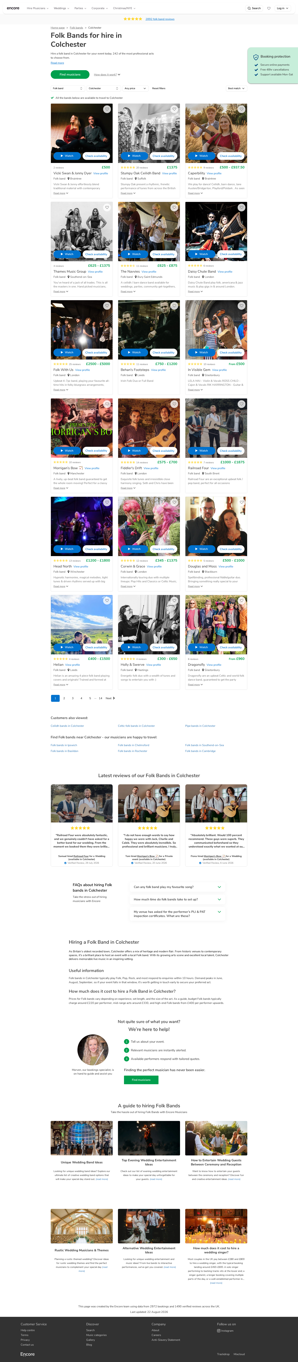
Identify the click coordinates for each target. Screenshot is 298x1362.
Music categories (96, 1335)
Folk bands (76, 28)
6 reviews (208, 265)
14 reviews (142, 462)
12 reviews (142, 560)
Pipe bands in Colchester (200, 726)
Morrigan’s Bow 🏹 (148, 856)
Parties (78, 8)
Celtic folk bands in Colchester (136, 726)
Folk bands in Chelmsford (133, 745)
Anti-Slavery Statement (166, 1340)
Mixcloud (239, 1354)
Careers (156, 1335)
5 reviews (208, 560)
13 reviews (75, 560)
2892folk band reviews (160, 19)
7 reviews (208, 462)
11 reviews (142, 266)
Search (256, 8)
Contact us (27, 1345)
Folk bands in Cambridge (200, 751)
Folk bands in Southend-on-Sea (204, 745)
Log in (280, 8)
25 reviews (75, 364)
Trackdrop (223, 1354)
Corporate (98, 8)
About (155, 1330)
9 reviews (208, 167)
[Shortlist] (269, 8)
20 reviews (142, 167)
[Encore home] (13, 8)
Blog (89, 1345)
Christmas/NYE (122, 8)
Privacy (25, 1340)
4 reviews (58, 266)
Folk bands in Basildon (64, 751)
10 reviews (209, 364)
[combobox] (68, 88)
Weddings (60, 8)
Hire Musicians (36, 8)
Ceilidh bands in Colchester (67, 726)
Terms (24, 1335)
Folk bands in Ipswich (64, 745)
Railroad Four (81, 856)
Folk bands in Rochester (132, 751)
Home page (58, 28)
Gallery (90, 1340)
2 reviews (58, 167)
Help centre (28, 1330)
